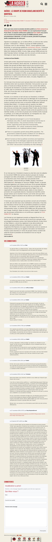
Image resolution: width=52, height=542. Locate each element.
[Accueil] (14, 3)
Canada (7, 22)
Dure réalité (36, 32)
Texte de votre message (11, 506)
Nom (6, 494)
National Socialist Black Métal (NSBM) (14, 20)
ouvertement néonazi (33, 47)
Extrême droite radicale (38, 20)
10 (6, 19)
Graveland (27, 20)
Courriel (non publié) (10, 500)
